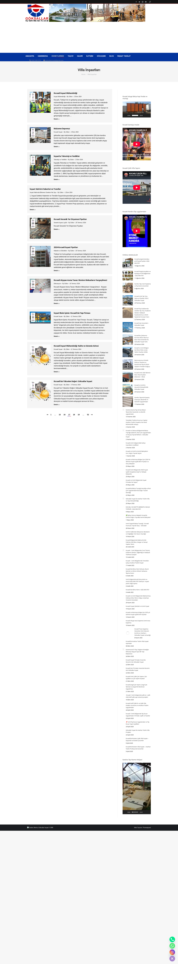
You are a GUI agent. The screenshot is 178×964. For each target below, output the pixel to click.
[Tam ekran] (148, 115)
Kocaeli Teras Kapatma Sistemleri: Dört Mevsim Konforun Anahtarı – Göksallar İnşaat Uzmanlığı (142, 632)
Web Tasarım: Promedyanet (142, 827)
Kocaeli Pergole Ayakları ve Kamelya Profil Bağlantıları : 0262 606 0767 (142, 273)
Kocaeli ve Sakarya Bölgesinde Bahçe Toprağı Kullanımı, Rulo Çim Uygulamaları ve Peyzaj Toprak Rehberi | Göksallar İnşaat (138, 434)
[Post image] (128, 263)
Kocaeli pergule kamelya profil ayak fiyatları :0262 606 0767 (141, 261)
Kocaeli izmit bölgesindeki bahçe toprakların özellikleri (135, 444)
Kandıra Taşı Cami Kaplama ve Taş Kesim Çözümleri (142, 285)
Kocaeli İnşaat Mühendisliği (65, 93)
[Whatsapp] (172, 946)
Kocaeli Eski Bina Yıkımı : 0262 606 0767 (137, 590)
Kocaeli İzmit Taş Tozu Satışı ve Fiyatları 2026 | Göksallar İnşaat (141, 298)
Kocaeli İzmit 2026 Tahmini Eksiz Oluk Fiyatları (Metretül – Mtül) (142, 375)
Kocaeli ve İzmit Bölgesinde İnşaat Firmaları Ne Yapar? (136, 481)
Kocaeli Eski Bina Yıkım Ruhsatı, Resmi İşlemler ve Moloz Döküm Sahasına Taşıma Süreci (137, 571)
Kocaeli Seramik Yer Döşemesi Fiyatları (70, 219)
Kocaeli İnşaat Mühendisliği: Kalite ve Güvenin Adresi (76, 346)
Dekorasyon (57, 283)
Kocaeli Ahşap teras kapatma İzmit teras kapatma (138, 622)
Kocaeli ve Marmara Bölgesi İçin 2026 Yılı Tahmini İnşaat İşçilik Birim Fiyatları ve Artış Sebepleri (138, 462)
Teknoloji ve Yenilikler (60, 159)
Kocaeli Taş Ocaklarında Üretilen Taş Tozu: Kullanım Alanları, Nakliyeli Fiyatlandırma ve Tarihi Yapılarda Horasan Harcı (142, 313)
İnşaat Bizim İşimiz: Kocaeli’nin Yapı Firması (72, 313)
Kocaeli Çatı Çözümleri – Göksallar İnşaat (141, 324)
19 (79, 415)
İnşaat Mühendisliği (59, 96)
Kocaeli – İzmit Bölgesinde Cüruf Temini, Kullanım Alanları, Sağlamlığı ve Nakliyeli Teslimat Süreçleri (138, 552)
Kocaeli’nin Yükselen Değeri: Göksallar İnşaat (73, 381)
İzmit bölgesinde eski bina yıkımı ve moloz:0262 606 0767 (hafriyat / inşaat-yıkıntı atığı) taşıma (137, 581)
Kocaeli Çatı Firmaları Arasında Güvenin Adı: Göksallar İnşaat (138, 669)
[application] (137, 109)
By (69, 96)
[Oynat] (125, 115)
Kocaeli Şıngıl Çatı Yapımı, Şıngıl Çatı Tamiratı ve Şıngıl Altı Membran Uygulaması (136, 687)
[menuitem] (30, 56)
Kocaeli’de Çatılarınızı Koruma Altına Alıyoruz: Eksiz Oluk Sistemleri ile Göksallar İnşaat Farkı (141, 339)
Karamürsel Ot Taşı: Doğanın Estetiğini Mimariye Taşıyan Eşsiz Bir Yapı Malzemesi (137, 652)
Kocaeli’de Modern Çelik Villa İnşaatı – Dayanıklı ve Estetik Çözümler (137, 739)
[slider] (135, 115)
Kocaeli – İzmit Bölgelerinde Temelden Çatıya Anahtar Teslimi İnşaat (137, 562)
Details (56, 119)
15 (60, 415)
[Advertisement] (89, 37)
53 (88, 415)
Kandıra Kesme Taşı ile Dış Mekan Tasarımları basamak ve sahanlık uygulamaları (136, 412)
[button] (137, 109)
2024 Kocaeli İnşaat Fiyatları (66, 247)
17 (69, 415)
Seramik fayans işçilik (60, 222)
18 (74, 415)
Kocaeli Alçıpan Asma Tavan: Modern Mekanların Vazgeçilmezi (80, 280)
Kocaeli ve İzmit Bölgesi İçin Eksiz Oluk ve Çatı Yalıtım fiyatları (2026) (141, 350)
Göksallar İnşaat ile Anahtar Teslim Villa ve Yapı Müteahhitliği (137, 500)
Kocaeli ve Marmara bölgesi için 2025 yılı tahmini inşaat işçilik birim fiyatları (138, 613)
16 (64, 415)
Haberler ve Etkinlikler (60, 250)
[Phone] (172, 939)
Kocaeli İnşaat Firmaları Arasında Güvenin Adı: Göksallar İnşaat (136, 661)
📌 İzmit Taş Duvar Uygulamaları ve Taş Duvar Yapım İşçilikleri (137, 723)
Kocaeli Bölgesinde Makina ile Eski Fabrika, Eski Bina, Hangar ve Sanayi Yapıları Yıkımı (137, 542)
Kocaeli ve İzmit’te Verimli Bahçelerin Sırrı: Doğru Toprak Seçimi (137, 452)
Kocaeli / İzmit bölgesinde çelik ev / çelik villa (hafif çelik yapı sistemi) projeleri (138, 696)
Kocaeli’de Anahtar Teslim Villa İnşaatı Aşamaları (137, 642)
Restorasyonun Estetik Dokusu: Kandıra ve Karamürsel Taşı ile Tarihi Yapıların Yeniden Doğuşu (142, 363)
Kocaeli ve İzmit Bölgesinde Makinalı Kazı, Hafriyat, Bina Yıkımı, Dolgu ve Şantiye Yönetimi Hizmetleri (138, 598)
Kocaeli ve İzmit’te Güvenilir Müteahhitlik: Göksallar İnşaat (141, 387)
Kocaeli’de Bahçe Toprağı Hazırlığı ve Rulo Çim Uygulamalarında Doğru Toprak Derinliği (138, 490)
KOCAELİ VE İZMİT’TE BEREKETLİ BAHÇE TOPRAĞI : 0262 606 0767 (138, 508)
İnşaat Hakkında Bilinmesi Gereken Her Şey (43, 192)
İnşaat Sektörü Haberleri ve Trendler (45, 189)
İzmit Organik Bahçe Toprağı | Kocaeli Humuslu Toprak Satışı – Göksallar (137, 525)
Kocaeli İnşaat (58, 132)
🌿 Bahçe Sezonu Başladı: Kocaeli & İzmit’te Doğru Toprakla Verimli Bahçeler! (138, 516)
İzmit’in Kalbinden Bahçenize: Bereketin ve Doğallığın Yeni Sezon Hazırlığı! (138, 533)
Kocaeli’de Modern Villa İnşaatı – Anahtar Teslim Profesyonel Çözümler (138, 748)
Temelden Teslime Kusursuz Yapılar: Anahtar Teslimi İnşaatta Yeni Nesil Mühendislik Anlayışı (137, 422)
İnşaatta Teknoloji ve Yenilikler (67, 156)
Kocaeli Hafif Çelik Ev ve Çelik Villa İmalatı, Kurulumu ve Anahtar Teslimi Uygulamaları (137, 705)
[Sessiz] (145, 115)
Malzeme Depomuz (62, 129)
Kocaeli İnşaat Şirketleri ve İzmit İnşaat (137, 606)
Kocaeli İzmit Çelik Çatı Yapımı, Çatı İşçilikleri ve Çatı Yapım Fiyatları (136, 677)
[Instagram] (172, 952)
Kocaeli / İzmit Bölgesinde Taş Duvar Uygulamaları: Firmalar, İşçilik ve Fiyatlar (138, 715)
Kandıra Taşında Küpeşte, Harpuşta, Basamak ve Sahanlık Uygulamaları (142, 400)
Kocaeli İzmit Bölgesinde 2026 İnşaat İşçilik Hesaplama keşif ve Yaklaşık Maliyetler (137, 472)
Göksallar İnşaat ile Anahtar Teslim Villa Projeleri (137, 731)
